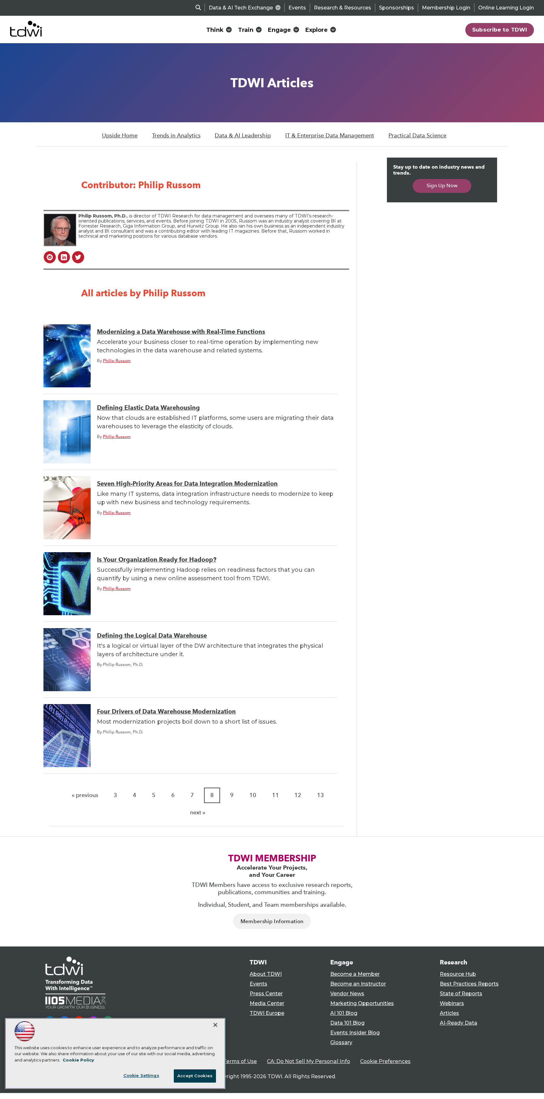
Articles (449, 1013)
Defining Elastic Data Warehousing (148, 407)
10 (252, 795)
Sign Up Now (442, 185)
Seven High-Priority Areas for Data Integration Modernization (187, 483)
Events (297, 8)
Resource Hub (458, 974)
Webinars (452, 1003)
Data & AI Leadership (243, 135)
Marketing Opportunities (362, 1003)
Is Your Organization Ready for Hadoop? (156, 559)
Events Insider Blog (355, 1033)
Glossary (341, 1042)
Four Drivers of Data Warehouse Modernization (166, 711)
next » (197, 812)
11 (275, 795)
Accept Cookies (194, 1075)
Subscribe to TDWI (499, 29)
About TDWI (266, 974)
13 (320, 795)
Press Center (266, 994)
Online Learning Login (506, 8)
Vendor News (347, 994)
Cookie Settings (141, 1075)
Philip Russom (117, 360)
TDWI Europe (267, 1013)
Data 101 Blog (347, 1023)
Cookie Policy (78, 1059)
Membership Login (446, 8)
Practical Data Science (417, 135)
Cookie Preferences (385, 1061)
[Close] (215, 1025)
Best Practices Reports (469, 984)
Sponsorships (396, 8)
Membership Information (272, 921)
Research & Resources (342, 8)
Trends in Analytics (176, 135)
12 (297, 795)
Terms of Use (240, 1061)
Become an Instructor (358, 984)
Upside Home (120, 135)
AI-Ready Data (458, 1023)
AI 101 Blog (343, 1013)
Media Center (267, 1003)
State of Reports (461, 994)
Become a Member (355, 974)
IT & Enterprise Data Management (329, 135)
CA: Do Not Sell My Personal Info (308, 1061)
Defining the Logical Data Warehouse (152, 635)
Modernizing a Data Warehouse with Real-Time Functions (181, 331)
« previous (85, 795)
